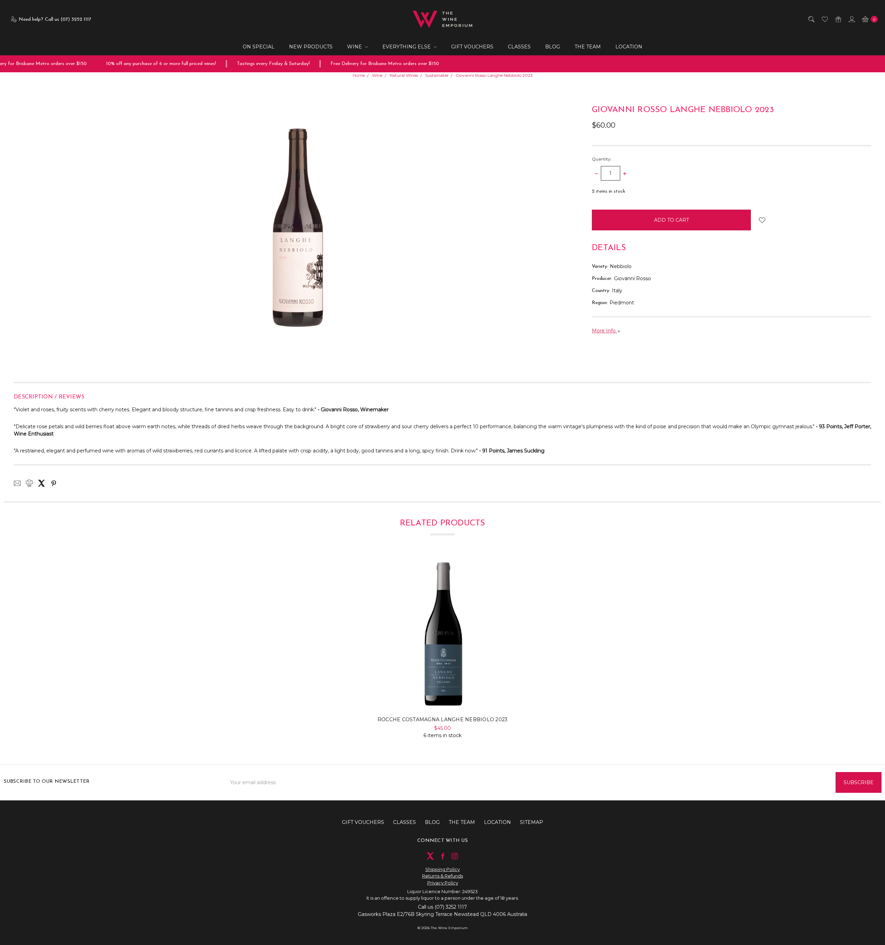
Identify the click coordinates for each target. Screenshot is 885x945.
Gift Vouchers (472, 47)
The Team (588, 47)
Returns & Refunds (442, 876)
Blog (552, 47)
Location (628, 47)
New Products (311, 47)
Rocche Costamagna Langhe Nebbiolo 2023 (443, 719)
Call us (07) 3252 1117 (442, 907)
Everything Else (407, 47)
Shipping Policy (442, 869)
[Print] (29, 483)
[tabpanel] (442, 648)
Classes (519, 47)
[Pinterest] (53, 483)
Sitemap (531, 822)
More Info (604, 331)
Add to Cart (442, 698)
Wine (355, 47)
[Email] (17, 483)
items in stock (608, 191)
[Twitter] (41, 483)
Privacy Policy (442, 883)
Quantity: (602, 159)
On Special (258, 47)
